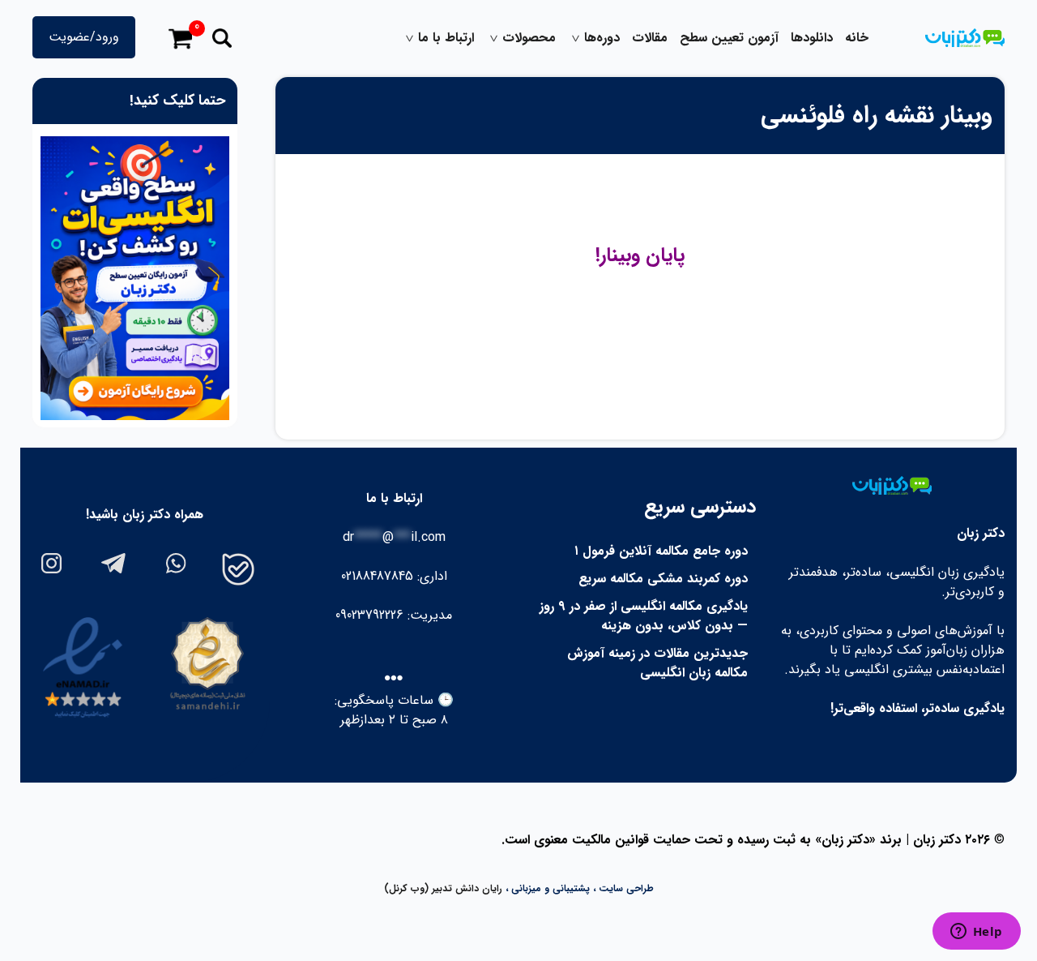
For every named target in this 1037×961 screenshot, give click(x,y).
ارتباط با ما (446, 38)
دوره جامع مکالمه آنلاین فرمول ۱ (661, 551)
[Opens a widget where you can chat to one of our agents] (976, 932)
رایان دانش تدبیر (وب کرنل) (443, 888)
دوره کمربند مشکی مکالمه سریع (663, 578)
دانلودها (812, 38)
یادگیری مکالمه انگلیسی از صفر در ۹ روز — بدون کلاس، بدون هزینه (644, 616)
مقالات (650, 38)
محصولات (529, 38)
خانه (856, 38)
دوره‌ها (602, 38)
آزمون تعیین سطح (729, 38)
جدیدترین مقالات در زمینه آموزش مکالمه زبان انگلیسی (657, 663)
